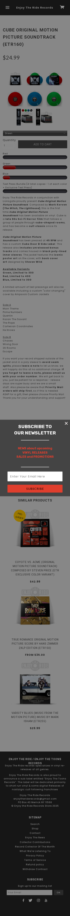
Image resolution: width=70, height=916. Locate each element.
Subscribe (35, 488)
